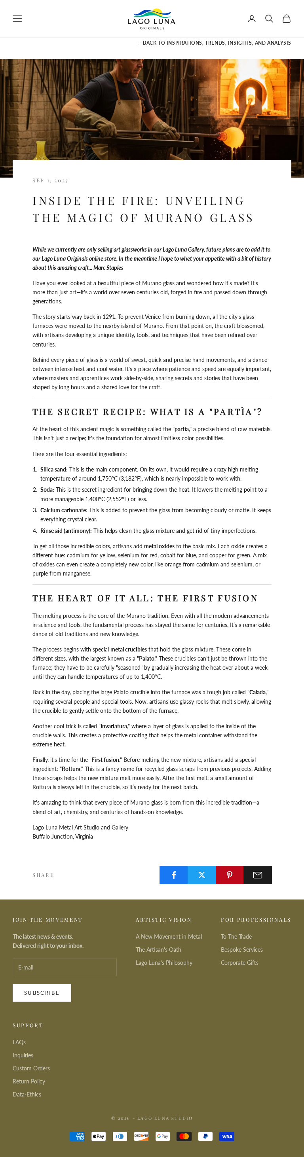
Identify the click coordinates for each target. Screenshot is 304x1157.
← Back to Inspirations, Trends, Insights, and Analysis (214, 43)
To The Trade (236, 936)
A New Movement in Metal (169, 936)
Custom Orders (31, 1068)
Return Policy (29, 1081)
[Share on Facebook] (174, 875)
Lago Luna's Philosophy (164, 962)
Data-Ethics (27, 1094)
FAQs (19, 1042)
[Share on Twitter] (202, 875)
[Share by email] (258, 875)
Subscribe (42, 993)
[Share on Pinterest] (230, 875)
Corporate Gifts (239, 962)
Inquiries (23, 1055)
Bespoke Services (242, 949)
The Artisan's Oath (158, 949)
